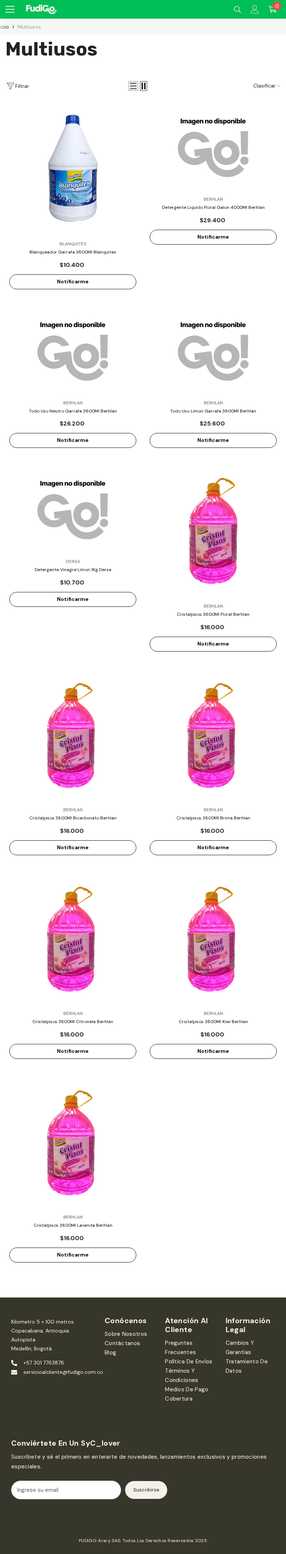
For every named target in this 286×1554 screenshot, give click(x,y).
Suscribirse (146, 1490)
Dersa (73, 561)
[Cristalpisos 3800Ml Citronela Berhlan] (73, 939)
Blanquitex (73, 244)
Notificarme (73, 281)
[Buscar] (237, 9)
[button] (133, 86)
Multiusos (29, 26)
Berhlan (213, 199)
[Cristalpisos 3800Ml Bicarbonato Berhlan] (73, 735)
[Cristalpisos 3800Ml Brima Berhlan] (213, 735)
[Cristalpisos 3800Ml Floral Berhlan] (213, 531)
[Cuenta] (255, 9)
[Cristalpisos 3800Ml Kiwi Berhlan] (213, 939)
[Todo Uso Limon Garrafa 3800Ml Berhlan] (213, 350)
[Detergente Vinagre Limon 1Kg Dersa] (73, 509)
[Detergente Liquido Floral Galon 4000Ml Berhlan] (213, 147)
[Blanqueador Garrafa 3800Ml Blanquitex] (73, 169)
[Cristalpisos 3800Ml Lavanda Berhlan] (73, 1142)
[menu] (10, 9)
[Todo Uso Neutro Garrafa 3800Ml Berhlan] (73, 350)
